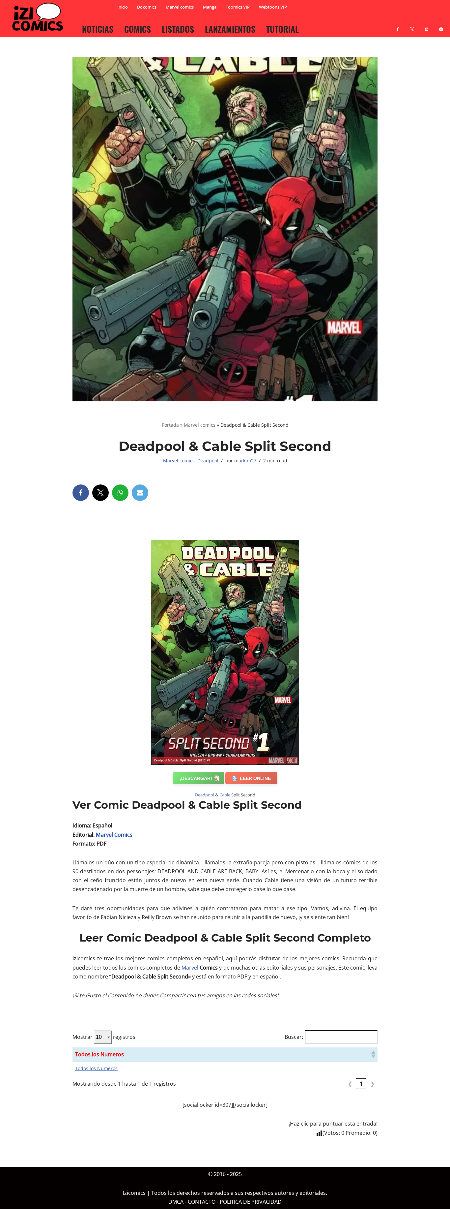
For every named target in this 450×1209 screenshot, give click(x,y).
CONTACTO (201, 1201)
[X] (412, 25)
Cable (224, 795)
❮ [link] (350, 1083)
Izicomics (134, 1192)
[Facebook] (398, 25)
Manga (209, 7)
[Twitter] (100, 492)
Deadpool (207, 460)
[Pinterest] (427, 25)
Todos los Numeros (96, 1068)
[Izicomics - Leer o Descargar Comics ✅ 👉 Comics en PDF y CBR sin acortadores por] (39, 17)
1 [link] (361, 1083)
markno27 (245, 460)
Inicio (122, 7)
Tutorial (282, 28)
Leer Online (255, 778)
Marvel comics (180, 7)
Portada (170, 425)
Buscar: (294, 1036)
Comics (137, 28)
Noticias (97, 28)
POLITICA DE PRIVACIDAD (251, 1201)
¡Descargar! (196, 778)
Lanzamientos (230, 28)
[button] (373, 1054)
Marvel (190, 967)
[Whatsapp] (120, 492)
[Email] (140, 492)
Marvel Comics (114, 834)
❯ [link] (372, 1083)
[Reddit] (441, 25)
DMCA (175, 1201)
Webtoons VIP (273, 7)
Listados (178, 28)
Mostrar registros (103, 1036)
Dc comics (146, 7)
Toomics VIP (238, 7)
